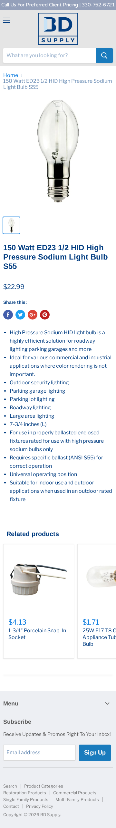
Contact (11, 806)
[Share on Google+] (32, 315)
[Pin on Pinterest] (45, 315)
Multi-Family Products (77, 799)
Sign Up (95, 752)
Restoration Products (24, 792)
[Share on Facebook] (8, 315)
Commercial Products (74, 792)
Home (10, 75)
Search (10, 786)
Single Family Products (25, 799)
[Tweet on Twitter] (20, 315)
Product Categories (43, 786)
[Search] (104, 55)
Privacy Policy (39, 806)
